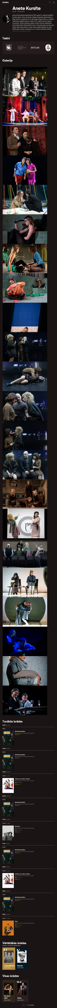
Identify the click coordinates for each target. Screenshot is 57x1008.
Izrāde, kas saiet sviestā (22, 779)
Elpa (16, 921)
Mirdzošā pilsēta (20, 731)
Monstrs (17, 826)
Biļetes (17, 734)
